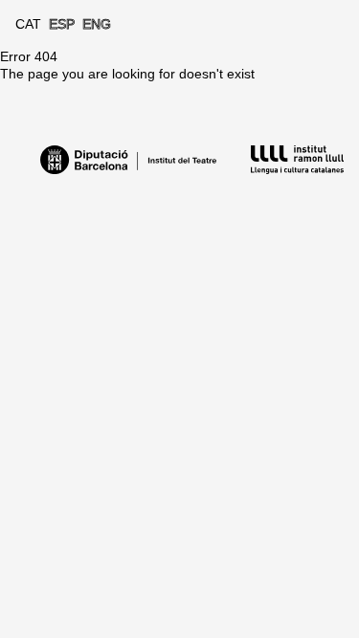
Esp (62, 24)
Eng (96, 24)
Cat (28, 24)
